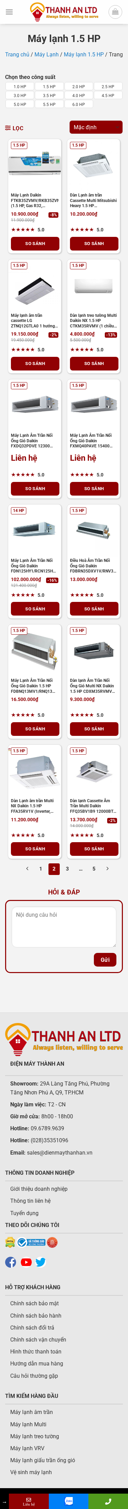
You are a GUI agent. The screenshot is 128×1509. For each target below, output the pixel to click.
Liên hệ (24, 458)
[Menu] (9, 11)
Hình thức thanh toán (35, 1351)
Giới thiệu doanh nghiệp (39, 1189)
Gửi (105, 960)
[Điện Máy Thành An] (64, 12)
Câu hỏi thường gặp (34, 1376)
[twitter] (42, 1261)
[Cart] (115, 12)
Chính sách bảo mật (34, 1303)
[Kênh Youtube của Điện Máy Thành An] (28, 1261)
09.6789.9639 (46, 1128)
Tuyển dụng (24, 1213)
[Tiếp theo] (107, 869)
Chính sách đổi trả (32, 1327)
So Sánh (35, 243)
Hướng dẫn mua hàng (36, 1363)
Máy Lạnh (46, 54)
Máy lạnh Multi (28, 1424)
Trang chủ (17, 54)
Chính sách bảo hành (35, 1315)
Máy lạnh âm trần (31, 1412)
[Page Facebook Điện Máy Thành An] (12, 1261)
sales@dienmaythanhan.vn (60, 1152)
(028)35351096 (49, 1140)
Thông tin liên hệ (30, 1201)
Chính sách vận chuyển (38, 1339)
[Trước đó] (27, 869)
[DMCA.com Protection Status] (10, 1242)
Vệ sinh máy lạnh (31, 1472)
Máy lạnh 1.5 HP (84, 54)
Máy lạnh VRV (27, 1448)
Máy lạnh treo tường (34, 1436)
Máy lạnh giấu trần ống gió (42, 1460)
